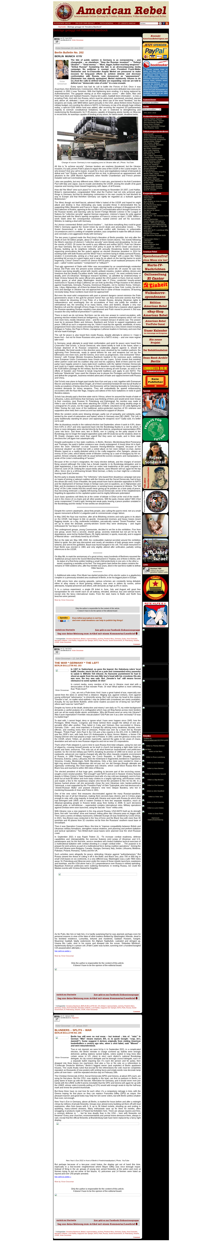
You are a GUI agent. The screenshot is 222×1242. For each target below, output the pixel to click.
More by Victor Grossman (64, 600)
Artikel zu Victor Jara (155, 797)
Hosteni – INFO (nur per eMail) (154, 223)
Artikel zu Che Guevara (155, 785)
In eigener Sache (62, 23)
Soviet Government (115, 640)
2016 (154, 113)
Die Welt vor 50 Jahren (152, 210)
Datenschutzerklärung (155, 820)
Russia (105, 640)
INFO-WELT (148, 228)
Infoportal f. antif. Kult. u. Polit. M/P (155, 226)
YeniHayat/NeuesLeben (152, 248)
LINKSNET (147, 241)
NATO (96, 640)
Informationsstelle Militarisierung (155, 225)
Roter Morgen (148, 243)
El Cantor (147, 217)
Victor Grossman (77, 40)
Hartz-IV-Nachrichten (151, 219)
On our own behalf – (86, 23)
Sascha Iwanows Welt (151, 244)
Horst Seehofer (132, 639)
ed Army (100, 639)
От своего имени (126, 23)
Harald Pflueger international (154, 221)
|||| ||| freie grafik (156, 740)
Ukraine (136, 640)
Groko (124, 639)
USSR (57, 642)
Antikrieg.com (148, 196)
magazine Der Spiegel (85, 640)
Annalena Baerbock (73, 639)
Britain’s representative (89, 639)
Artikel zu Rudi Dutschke (155, 802)
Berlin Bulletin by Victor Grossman (155, 201)
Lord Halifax (72, 640)
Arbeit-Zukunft (148, 198)
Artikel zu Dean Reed (155, 814)
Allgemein (75, 1018)
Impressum (155, 818)
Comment (136, 644)
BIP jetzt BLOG (149, 203)
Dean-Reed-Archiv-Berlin (152, 205)
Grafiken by (148, 738)
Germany (118, 639)
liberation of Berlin (61, 640)
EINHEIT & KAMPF (150, 214)
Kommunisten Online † (152, 239)
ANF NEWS (148, 199)
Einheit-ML (147, 212)
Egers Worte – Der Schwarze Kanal (156, 216)
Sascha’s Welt (149, 246)
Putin (100, 640)
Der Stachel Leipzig (150, 207)
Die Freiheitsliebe (150, 208)
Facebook (163, 23)
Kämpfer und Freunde (151, 234)
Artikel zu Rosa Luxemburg (155, 757)
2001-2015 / (148, 113)
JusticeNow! (148, 232)
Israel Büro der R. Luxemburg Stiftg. (156, 230)
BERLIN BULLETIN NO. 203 (90, 1006)
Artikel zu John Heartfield (155, 791)
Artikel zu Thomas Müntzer (155, 746)
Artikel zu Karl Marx (155, 751)
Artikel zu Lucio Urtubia (155, 808)
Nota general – (108, 23)
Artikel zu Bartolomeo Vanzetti (155, 774)
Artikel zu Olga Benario (155, 780)
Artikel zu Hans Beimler (155, 768)
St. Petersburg (128, 640)
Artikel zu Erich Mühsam (155, 763)
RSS (167, 23)
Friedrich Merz (109, 639)
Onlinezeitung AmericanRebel (111, 11)
